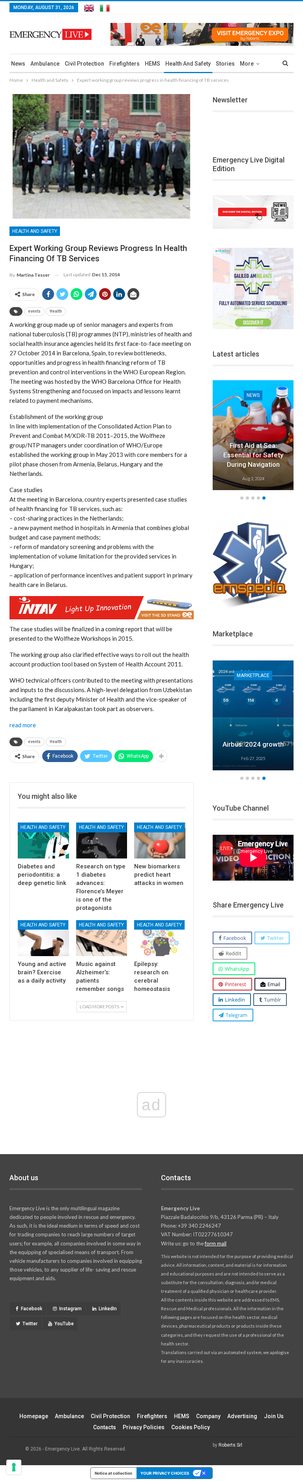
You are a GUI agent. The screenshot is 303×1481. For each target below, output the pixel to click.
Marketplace (253, 675)
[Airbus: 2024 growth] (253, 715)
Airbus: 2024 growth (253, 744)
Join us (274, 1416)
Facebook (31, 1308)
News (18, 63)
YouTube (64, 1323)
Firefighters (124, 63)
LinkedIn (108, 1308)
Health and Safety (188, 63)
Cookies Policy (190, 1427)
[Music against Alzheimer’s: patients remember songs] (101, 938)
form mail (215, 1243)
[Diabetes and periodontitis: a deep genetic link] (43, 840)
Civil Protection (84, 63)
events (34, 311)
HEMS (152, 63)
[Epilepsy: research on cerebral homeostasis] (159, 938)
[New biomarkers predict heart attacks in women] (159, 840)
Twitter (29, 1323)
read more (22, 724)
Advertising (242, 1416)
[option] (253, 716)
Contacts (104, 1427)
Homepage (33, 1416)
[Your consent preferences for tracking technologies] (13, 1467)
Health (56, 311)
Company (208, 1416)
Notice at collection (113, 1473)
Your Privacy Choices (164, 1473)
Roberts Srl (230, 1445)
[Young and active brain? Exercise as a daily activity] (43, 938)
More (247, 63)
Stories (225, 63)
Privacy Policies (144, 1427)
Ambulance (45, 63)
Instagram (70, 1308)
